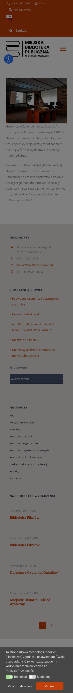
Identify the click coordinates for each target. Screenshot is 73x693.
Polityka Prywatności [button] (20, 670)
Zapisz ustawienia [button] (20, 686)
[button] (9, 677)
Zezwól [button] (50, 686)
